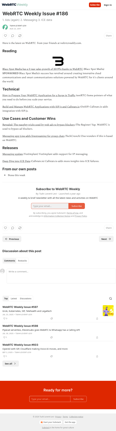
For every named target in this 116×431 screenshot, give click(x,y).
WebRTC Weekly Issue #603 (20, 344)
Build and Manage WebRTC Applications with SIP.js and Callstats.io (41, 107)
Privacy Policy (81, 216)
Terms (65, 416)
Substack (46, 427)
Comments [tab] (9, 260)
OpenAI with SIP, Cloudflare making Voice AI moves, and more (35, 348)
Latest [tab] (14, 298)
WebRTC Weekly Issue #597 (20, 307)
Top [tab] (6, 298)
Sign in (108, 4)
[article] (58, 312)
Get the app (70, 422)
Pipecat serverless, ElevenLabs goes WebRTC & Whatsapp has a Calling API (41, 329)
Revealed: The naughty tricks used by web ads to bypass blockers (38, 125)
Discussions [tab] (25, 298)
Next (104, 238)
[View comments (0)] (13, 36)
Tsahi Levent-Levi (18, 26)
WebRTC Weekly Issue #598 (20, 325)
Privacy (58, 416)
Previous (14, 238)
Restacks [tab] (22, 260)
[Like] (5, 36)
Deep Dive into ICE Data (16, 161)
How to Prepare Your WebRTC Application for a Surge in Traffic (38, 95)
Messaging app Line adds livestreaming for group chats (33, 136)
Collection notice (76, 416)
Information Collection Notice (57, 216)
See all (8, 363)
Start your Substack (52, 422)
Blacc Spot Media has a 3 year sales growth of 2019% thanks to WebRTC (42, 69)
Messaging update (12, 154)
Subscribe (95, 4)
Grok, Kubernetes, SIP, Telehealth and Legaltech (27, 310)
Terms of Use (72, 213)
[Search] (111, 298)
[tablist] (15, 261)
